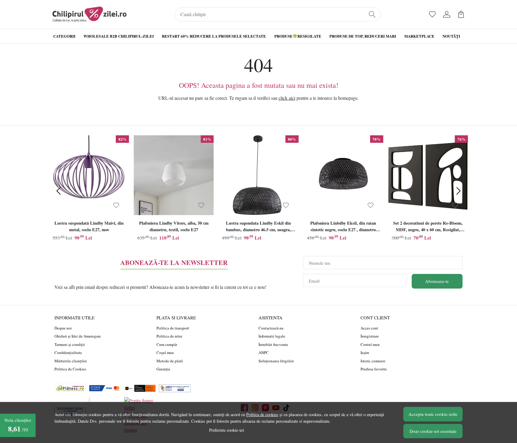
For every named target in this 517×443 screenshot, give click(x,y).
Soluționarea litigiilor (276, 361)
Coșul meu (165, 352)
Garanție (163, 369)
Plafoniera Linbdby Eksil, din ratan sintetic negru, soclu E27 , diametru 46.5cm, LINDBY (343, 227)
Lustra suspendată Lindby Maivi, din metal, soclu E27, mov (89, 226)
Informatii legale (271, 336)
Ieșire (365, 352)
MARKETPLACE (419, 36)
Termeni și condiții (69, 344)
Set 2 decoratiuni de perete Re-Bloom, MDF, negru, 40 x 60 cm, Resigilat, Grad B (428, 227)
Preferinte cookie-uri (226, 430)
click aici (287, 98)
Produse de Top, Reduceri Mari (362, 36)
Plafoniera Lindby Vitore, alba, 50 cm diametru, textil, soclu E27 (174, 226)
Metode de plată (169, 361)
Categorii (64, 36)
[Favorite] (432, 14)
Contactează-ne (271, 328)
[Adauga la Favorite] (116, 205)
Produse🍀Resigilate (297, 36)
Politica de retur (169, 336)
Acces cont (369, 328)
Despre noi (63, 328)
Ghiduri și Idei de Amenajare (77, 336)
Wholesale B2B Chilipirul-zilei (118, 36)
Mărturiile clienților (70, 361)
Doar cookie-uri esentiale (433, 431)
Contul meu (370, 344)
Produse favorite (374, 369)
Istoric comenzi (373, 361)
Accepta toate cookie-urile (432, 414)
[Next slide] (458, 191)
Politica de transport (172, 328)
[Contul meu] (446, 14)
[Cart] (461, 14)
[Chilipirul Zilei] (89, 14)
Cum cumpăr (166, 344)
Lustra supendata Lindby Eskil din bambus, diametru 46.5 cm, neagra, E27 (258, 227)
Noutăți (451, 36)
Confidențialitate (68, 352)
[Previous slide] (58, 191)
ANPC (263, 352)
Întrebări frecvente (273, 344)
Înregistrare (370, 336)
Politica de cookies (262, 414)
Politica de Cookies (70, 369)
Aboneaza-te (437, 281)
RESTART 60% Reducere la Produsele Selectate (214, 36)
